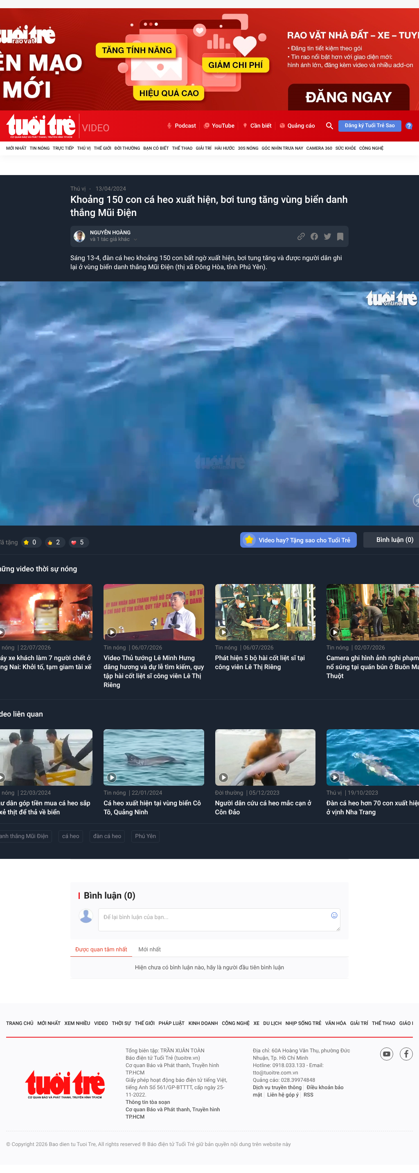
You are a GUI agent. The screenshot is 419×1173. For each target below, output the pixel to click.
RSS (308, 1095)
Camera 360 (319, 148)
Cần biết (261, 126)
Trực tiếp (63, 148)
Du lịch (272, 1023)
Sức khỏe (346, 148)
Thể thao (182, 148)
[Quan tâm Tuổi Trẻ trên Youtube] (386, 1054)
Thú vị (83, 148)
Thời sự (121, 1023)
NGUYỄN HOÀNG (110, 233)
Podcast (185, 126)
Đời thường (127, 148)
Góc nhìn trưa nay (282, 148)
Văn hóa (336, 1023)
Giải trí (203, 148)
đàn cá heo (107, 836)
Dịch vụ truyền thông (277, 1088)
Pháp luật (172, 1023)
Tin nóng (40, 148)
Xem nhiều (77, 1023)
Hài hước (225, 148)
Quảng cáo (301, 126)
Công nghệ (371, 148)
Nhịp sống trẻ (304, 1023)
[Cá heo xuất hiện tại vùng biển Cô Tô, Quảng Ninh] (154, 757)
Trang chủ (20, 1023)
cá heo (70, 836)
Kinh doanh (203, 1023)
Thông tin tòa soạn (148, 1102)
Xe (256, 1023)
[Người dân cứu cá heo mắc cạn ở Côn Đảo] (265, 757)
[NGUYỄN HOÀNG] (79, 236)
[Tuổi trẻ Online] (66, 1084)
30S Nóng (248, 148)
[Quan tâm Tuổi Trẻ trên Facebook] (406, 1054)
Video (101, 1023)
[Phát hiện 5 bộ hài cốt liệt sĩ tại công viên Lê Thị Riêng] (265, 612)
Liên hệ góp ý (283, 1095)
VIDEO (96, 128)
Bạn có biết (156, 148)
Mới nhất (16, 148)
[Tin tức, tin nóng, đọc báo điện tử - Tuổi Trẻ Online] (42, 126)
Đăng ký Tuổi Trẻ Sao (370, 126)
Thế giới (102, 148)
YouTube (223, 126)
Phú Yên (145, 836)
